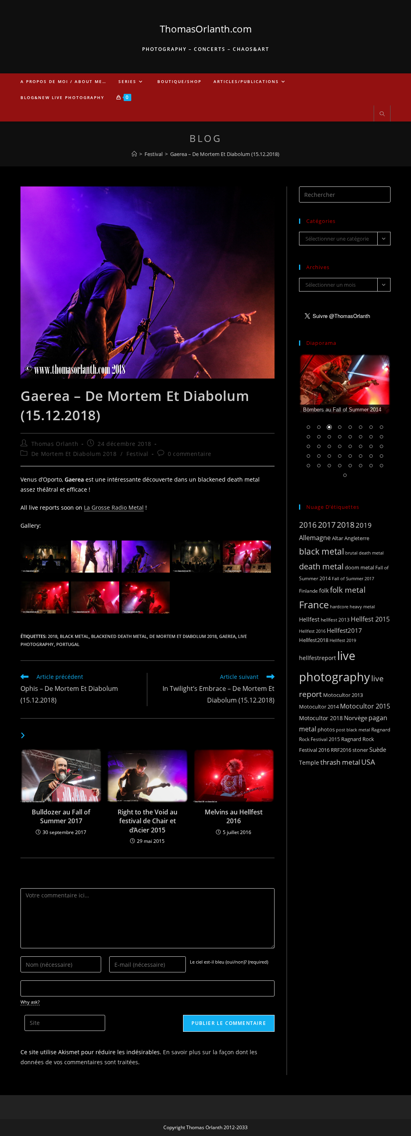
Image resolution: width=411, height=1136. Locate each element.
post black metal (353, 730)
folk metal (348, 590)
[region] (345, 421)
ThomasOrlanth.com (206, 28)
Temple (309, 762)
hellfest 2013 (335, 620)
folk (324, 590)
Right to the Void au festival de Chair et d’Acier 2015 (147, 821)
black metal (74, 636)
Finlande (308, 590)
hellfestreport (317, 658)
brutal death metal (364, 553)
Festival (137, 454)
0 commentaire (190, 454)
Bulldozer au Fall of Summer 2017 (61, 816)
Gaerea (227, 636)
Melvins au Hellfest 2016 (233, 816)
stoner (360, 749)
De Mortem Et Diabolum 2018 (74, 454)
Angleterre (356, 538)
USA (368, 762)
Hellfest (309, 619)
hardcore (339, 606)
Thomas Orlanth (54, 444)
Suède (377, 749)
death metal (321, 566)
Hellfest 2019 (343, 640)
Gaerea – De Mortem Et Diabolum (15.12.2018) (224, 154)
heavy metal (362, 606)
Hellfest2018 (313, 640)
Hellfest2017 (344, 630)
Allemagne (315, 537)
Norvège (355, 718)
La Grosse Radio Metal (114, 507)
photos (326, 729)
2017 (327, 524)
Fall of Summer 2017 (353, 578)
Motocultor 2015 (365, 706)
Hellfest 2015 (370, 619)
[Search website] (382, 114)
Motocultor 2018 (321, 718)
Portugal (67, 644)
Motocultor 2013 (343, 695)
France (314, 604)
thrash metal (340, 762)
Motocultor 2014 (319, 706)
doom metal (359, 567)
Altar (337, 538)
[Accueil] (134, 154)
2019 (364, 525)
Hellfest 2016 (312, 631)
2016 (308, 524)
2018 (52, 636)
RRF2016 (341, 749)
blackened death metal (119, 636)
